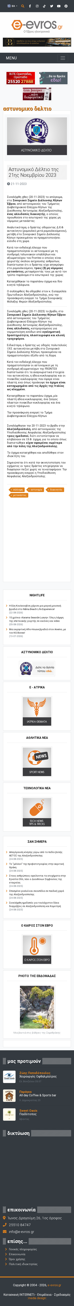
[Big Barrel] (37, 42)
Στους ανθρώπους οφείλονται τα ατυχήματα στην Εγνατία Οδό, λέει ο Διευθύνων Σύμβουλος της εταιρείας (37, 879)
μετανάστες (19, 495)
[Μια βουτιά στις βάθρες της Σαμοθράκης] (37, 1007)
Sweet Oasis (28, 1110)
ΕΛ (13, 6)
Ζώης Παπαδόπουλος (34, 1073)
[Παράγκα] (9, 1095)
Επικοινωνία (17, 1254)
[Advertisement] (37, 539)
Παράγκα (25, 1092)
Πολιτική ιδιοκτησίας (23, 1264)
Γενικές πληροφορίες (23, 1249)
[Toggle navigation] (62, 58)
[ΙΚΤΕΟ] (21, 78)
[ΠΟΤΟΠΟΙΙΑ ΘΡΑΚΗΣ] (37, 94)
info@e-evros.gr (21, 1232)
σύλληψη (18, 489)
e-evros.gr (54, 1285)
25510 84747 (20, 1225)
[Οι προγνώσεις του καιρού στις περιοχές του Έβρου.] (37, 949)
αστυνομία (36, 489)
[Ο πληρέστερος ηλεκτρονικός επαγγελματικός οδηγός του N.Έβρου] (37, 26)
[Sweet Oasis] (9, 1114)
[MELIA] (53, 78)
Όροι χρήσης (17, 1259)
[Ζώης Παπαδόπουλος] (9, 1076)
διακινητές (56, 489)
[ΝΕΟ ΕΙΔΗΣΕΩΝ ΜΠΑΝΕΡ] (40, 575)
